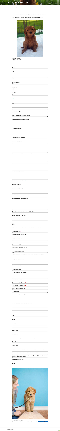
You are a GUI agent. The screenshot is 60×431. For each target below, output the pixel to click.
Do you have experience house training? (17, 188)
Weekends (14, 91)
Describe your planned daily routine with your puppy (19, 294)
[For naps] (30, 224)
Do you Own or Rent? (15, 108)
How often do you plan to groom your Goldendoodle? (19, 272)
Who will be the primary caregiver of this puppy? (19, 180)
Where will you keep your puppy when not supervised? (19, 215)
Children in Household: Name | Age (16, 128)
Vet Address (14, 315)
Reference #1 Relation (15, 334)
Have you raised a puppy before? (16, 184)
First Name (14, 60)
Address (13, 94)
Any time (14, 92)
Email (13, 78)
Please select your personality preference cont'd (19, 282)
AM (13, 88)
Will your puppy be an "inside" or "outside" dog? (19, 208)
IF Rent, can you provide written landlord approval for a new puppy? (21, 115)
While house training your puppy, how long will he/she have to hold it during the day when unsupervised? (26, 227)
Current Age (14, 67)
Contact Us (37, 17)
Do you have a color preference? (16, 265)
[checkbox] (12, 83)
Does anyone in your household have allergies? (18, 137)
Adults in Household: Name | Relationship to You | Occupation (20, 119)
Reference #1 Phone (15, 330)
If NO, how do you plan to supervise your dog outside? (19, 234)
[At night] (30, 223)
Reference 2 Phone (15, 341)
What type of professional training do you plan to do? (19, 247)
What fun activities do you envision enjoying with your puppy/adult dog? (22, 303)
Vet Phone (13, 319)
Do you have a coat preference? (16, 269)
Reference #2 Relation (15, 345)
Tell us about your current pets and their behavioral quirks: (20, 198)
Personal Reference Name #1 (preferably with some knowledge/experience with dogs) (23, 326)
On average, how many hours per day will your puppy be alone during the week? (23, 211)
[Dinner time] (30, 225)
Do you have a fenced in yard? (16, 231)
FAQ (30, 17)
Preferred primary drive (15, 291)
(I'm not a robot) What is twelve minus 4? (18, 359)
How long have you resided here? (16, 111)
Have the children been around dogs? (17, 141)
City (13, 98)
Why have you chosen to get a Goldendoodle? (18, 259)
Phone (13, 71)
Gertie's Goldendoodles (18, 2)
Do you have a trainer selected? (16, 244)
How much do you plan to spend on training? (18, 251)
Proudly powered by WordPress (10, 429)
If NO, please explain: (15, 194)
